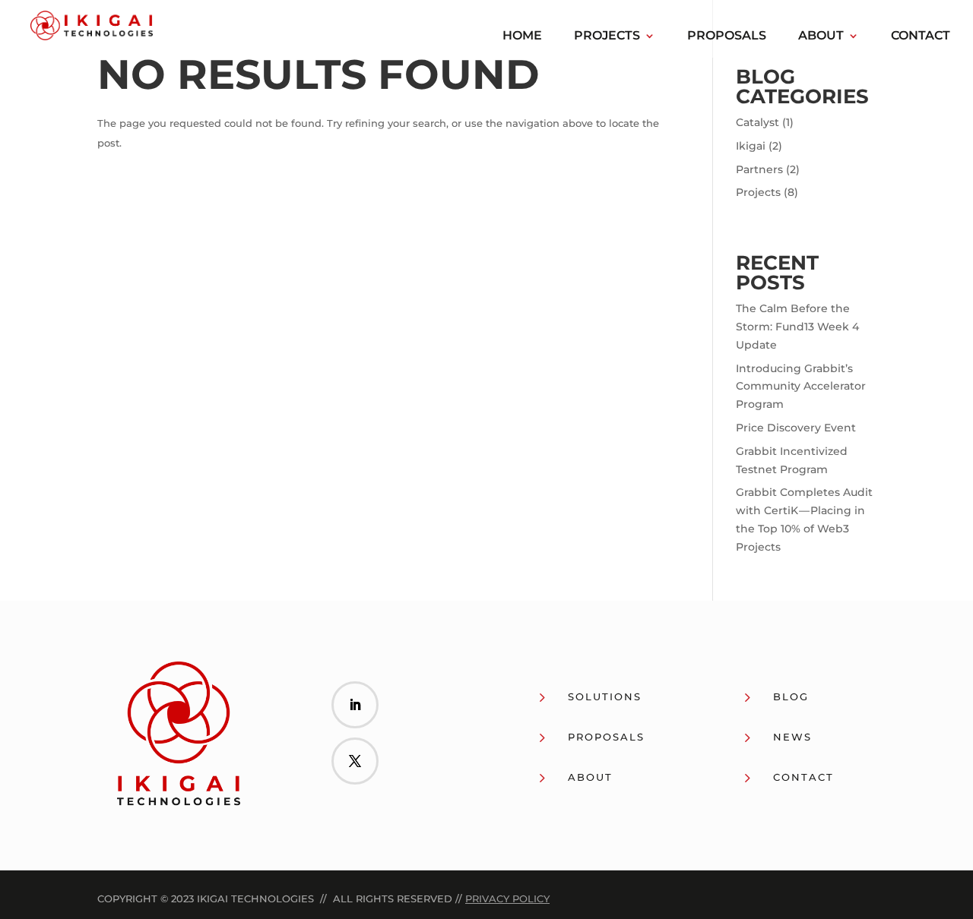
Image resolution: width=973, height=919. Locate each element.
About (821, 36)
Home (522, 36)
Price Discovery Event (796, 427)
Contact (920, 36)
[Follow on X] (355, 761)
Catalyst (757, 122)
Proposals (726, 36)
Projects (607, 36)
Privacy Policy (507, 898)
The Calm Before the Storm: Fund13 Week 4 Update (797, 327)
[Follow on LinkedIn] (355, 704)
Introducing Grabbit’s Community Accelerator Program (801, 387)
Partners (759, 169)
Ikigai (750, 146)
